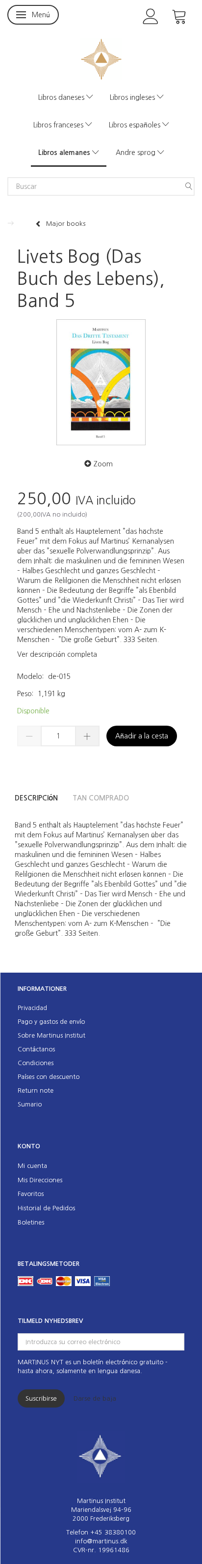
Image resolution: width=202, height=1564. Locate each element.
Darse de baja (95, 1398)
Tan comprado (101, 798)
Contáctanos (36, 1049)
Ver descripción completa (57, 654)
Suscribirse (41, 1398)
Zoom (103, 463)
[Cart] (179, 15)
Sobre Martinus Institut (51, 1035)
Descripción (36, 798)
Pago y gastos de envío (51, 1021)
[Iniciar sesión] (150, 15)
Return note (35, 1090)
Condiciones (35, 1063)
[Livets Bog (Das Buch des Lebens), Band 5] (101, 382)
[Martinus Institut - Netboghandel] (101, 58)
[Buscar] (188, 186)
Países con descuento (48, 1076)
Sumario (30, 1104)
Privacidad (32, 1008)
